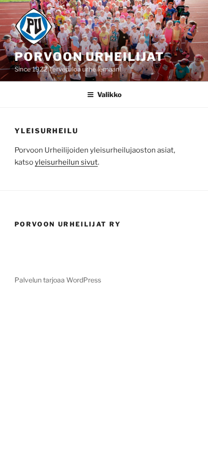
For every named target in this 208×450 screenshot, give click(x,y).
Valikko (109, 94)
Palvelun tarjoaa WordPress (58, 280)
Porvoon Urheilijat (89, 57)
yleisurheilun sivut (66, 162)
